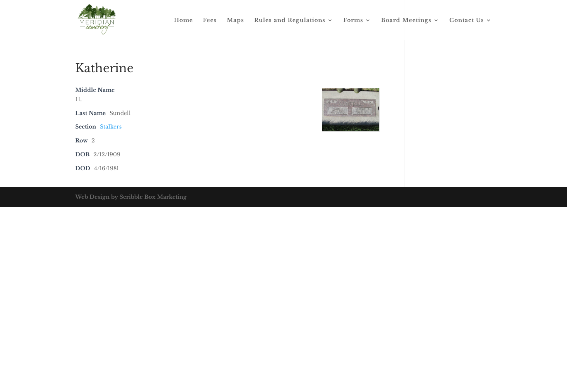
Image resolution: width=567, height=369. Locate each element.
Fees (210, 20)
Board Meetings (406, 20)
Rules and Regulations (290, 20)
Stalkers (111, 126)
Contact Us (466, 20)
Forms (353, 20)
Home (183, 20)
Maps (235, 20)
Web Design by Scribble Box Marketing (131, 196)
